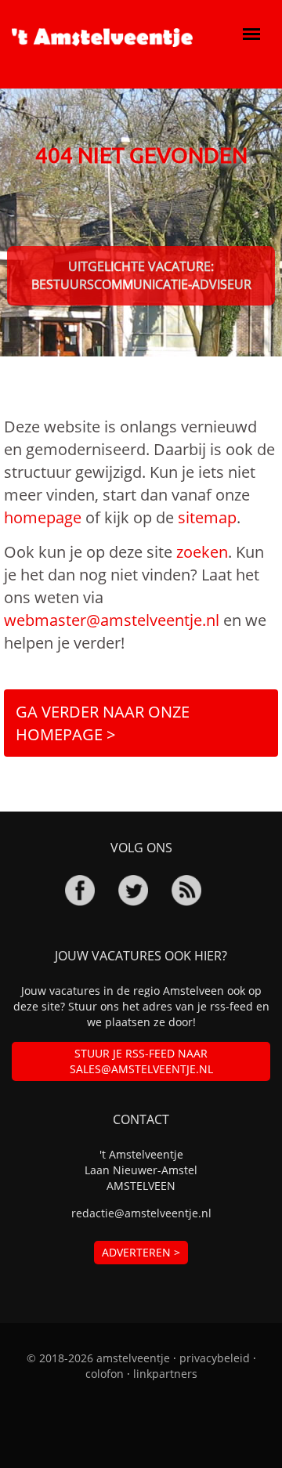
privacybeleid (214, 1357)
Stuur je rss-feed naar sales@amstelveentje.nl (141, 1061)
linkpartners (165, 1373)
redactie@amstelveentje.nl (141, 1213)
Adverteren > (141, 1252)
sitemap (207, 517)
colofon (104, 1373)
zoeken (202, 551)
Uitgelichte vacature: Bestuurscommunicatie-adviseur (141, 275)
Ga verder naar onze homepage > (103, 723)
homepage (42, 517)
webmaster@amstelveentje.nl (111, 620)
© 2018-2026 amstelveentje (98, 1357)
